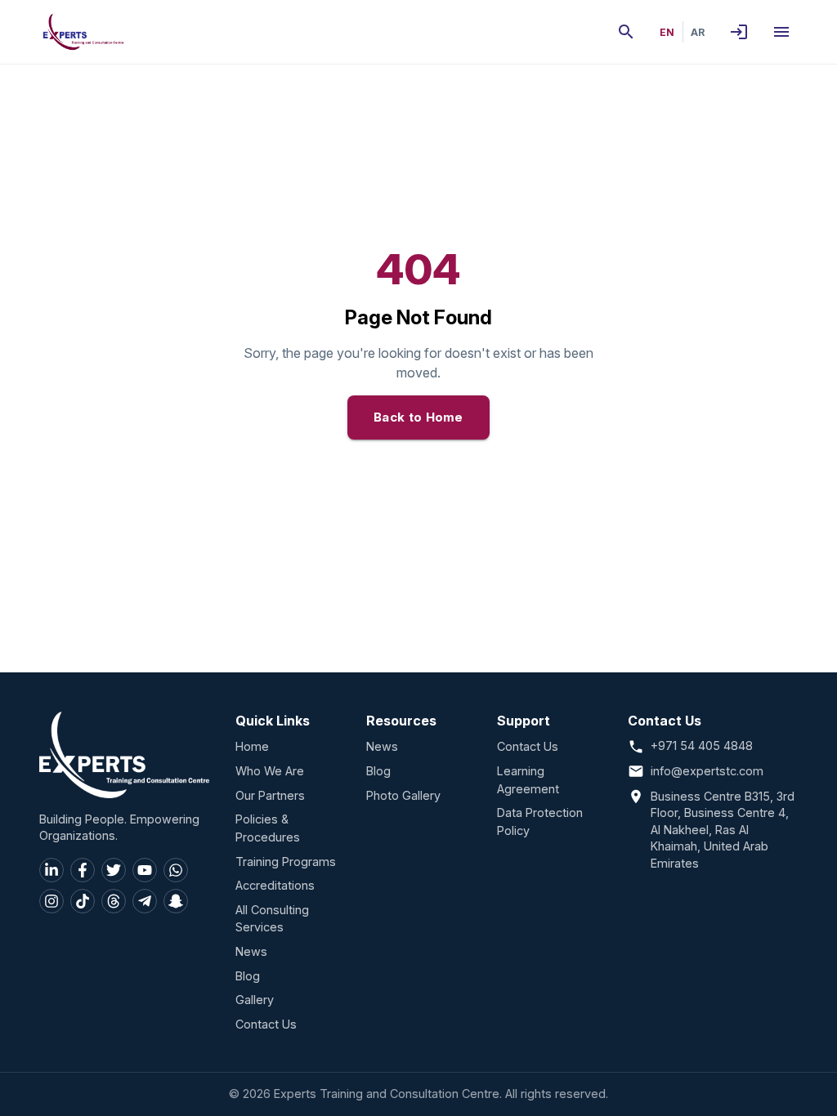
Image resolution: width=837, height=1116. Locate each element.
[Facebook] (82, 870)
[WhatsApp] (175, 870)
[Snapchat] (175, 901)
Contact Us (266, 1024)
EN (667, 32)
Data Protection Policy (540, 821)
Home (252, 746)
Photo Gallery (403, 795)
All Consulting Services (272, 919)
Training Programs (285, 861)
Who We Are (269, 771)
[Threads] (113, 901)
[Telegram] (144, 901)
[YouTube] (144, 870)
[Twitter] (113, 870)
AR (698, 32)
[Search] (626, 32)
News (251, 951)
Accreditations (275, 885)
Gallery (254, 1000)
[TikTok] (82, 901)
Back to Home (418, 417)
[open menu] (781, 32)
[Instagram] (51, 901)
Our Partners (270, 795)
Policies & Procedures (267, 828)
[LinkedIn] (51, 870)
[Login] (739, 32)
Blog (247, 976)
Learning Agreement (528, 780)
